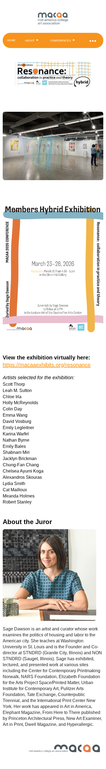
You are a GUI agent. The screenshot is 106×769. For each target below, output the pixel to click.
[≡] (92, 40)
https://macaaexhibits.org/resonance (47, 365)
